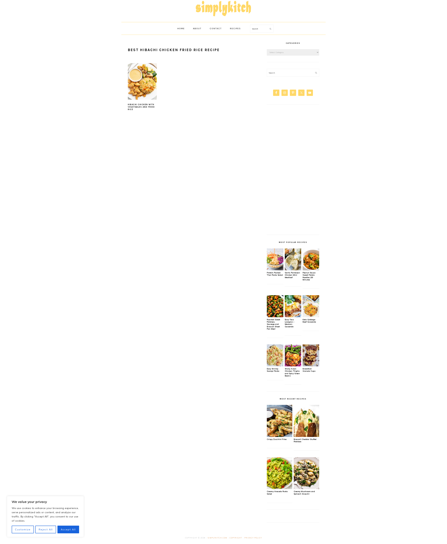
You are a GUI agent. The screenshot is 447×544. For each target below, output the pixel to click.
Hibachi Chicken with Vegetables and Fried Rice (141, 107)
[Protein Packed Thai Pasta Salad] (275, 269)
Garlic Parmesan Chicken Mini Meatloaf (292, 275)
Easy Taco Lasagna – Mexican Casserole (289, 323)
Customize (23, 529)
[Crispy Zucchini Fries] (279, 436)
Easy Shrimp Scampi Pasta (273, 370)
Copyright (236, 538)
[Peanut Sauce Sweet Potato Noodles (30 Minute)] (311, 269)
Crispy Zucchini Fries (277, 439)
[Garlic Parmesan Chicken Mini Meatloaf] (293, 269)
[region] (45, 516)
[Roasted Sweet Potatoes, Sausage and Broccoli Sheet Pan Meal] (275, 316)
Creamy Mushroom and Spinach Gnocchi (304, 492)
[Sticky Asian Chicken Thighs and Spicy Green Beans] (293, 365)
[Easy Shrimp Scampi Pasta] (275, 365)
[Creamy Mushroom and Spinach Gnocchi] (306, 488)
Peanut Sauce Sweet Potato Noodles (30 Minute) (309, 276)
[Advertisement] (293, 171)
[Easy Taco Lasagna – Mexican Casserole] (293, 316)
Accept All (68, 529)
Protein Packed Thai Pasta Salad (275, 274)
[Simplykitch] (223, 18)
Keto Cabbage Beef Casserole (309, 320)
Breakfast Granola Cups (309, 370)
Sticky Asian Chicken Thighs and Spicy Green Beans (292, 372)
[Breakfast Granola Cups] (311, 365)
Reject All (46, 529)
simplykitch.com (217, 538)
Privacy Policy (253, 538)
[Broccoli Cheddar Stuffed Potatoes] (306, 436)
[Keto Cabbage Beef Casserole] (311, 316)
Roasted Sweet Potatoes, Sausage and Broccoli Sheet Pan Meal (273, 324)
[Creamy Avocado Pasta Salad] (279, 488)
